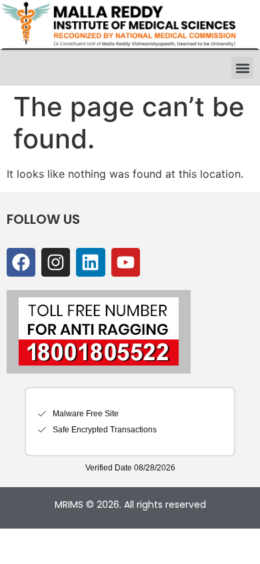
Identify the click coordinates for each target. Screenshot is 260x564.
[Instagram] (55, 262)
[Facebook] (21, 262)
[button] (242, 68)
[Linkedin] (90, 262)
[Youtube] (125, 262)
